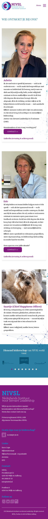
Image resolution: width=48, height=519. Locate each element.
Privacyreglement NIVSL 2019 (14, 417)
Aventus (5, 457)
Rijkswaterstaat (8, 451)
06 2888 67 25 (7, 479)
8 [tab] (36, 369)
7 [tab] (33, 369)
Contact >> (12, 132)
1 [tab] (12, 369)
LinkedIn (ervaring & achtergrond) (18, 138)
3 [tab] (19, 369)
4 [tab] (22, 369)
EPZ (3, 460)
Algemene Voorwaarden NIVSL (14, 420)
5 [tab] (26, 369)
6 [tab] (29, 369)
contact (13, 412)
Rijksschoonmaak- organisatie (14, 454)
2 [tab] (15, 369)
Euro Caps (6, 447)
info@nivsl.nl (7, 482)
